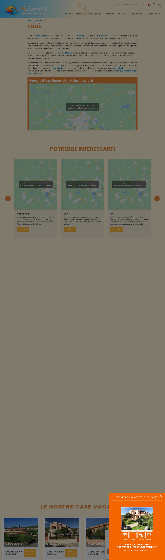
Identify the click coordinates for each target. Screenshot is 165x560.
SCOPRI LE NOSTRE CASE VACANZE (137, 550)
